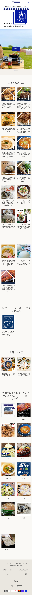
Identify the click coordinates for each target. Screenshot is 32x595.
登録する (26, 574)
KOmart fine (19, 585)
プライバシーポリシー (9, 563)
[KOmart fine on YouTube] (17, 581)
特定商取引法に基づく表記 (16, 565)
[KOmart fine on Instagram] (15, 581)
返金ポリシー (19, 563)
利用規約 (25, 563)
